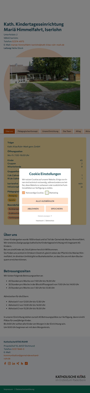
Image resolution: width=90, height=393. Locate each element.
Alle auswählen (45, 201)
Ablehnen (33, 209)
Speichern (57, 209)
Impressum (40, 221)
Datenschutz (50, 221)
